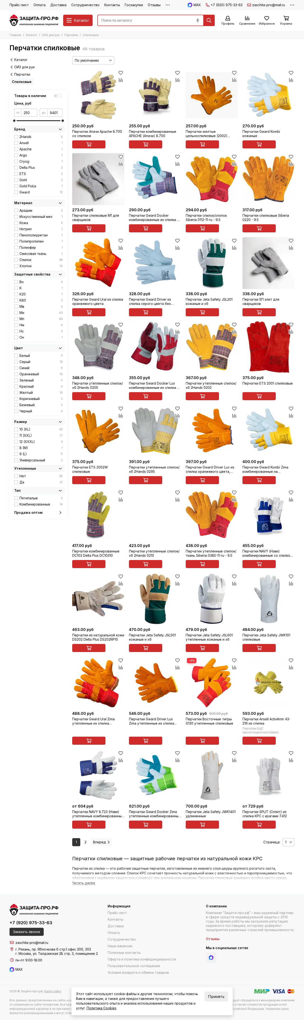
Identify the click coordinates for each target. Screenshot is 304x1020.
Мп (41, 319)
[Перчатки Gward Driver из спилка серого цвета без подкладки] (155, 263)
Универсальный (41, 460)
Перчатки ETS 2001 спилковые (267, 383)
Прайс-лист (19, 5)
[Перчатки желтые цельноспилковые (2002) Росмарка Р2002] (212, 95)
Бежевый (41, 405)
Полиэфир (41, 247)
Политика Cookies (101, 1008)
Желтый (41, 393)
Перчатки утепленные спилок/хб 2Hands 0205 (97, 385)
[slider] (14, 120)
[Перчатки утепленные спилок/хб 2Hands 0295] (155, 431)
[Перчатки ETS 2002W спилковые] (98, 431)
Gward (41, 192)
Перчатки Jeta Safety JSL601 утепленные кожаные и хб (209, 637)
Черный (41, 411)
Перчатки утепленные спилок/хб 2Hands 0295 (154, 469)
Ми (41, 313)
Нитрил (41, 229)
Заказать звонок (26, 932)
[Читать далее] (83, 883)
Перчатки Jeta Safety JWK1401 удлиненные (211, 814)
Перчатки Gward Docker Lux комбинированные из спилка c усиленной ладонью (154, 385)
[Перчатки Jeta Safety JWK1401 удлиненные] (212, 775)
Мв (41, 306)
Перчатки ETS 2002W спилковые (90, 469)
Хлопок (41, 266)
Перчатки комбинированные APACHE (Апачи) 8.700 (152, 133)
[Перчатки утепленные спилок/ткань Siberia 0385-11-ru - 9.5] (212, 515)
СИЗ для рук (51, 35)
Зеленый (41, 380)
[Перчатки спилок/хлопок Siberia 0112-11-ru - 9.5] (212, 179)
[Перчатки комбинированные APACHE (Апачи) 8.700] (155, 95)
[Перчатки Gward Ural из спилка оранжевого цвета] (98, 263)
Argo (41, 155)
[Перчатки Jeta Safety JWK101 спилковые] (268, 599)
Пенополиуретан (41, 235)
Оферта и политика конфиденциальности (142, 959)
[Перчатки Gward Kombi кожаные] (268, 95)
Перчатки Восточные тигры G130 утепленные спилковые (209, 721)
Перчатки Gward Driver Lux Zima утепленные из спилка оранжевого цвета (151, 721)
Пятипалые (41, 498)
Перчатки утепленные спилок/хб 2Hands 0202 (211, 385)
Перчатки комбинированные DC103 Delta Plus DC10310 (95, 553)
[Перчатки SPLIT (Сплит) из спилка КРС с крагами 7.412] (268, 775)
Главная (15, 35)
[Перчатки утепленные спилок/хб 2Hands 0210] (155, 515)
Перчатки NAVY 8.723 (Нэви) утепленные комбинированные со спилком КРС (98, 814)
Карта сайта (52, 991)
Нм (41, 325)
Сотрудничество (85, 5)
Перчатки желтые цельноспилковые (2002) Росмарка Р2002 (206, 133)
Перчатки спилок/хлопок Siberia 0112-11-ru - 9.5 (206, 217)
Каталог (31, 35)
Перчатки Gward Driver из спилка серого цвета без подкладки (150, 301)
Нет (41, 476)
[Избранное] (120, 72)
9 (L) (41, 454)
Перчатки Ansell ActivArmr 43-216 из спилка (266, 721)
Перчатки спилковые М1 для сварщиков (95, 217)
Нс (41, 331)
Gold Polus (41, 186)
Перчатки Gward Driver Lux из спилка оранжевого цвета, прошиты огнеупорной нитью (210, 469)
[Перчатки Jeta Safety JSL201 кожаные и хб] (212, 263)
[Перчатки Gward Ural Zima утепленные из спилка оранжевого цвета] (98, 683)
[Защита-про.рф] (34, 20)
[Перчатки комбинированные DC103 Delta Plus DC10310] (98, 515)
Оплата (39, 5)
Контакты (112, 5)
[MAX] (211, 957)
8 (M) (41, 448)
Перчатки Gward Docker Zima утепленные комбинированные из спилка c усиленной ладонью (154, 814)
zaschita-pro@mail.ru (268, 5)
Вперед (99, 842)
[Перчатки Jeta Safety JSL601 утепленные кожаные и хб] (212, 599)
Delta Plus (41, 167)
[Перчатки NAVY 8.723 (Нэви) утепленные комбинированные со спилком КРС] (98, 775)
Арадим (41, 210)
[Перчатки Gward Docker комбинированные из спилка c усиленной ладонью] (155, 179)
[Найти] (209, 20)
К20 (41, 294)
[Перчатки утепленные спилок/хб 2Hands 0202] (212, 347)
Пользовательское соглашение (134, 966)
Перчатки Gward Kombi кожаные (261, 133)
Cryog (41, 161)
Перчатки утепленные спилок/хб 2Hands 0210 (154, 553)
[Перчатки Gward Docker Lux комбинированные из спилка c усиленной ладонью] (155, 347)
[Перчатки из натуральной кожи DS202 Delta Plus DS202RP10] (98, 599)
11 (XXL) (41, 435)
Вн (41, 282)
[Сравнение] (120, 79)
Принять (216, 996)
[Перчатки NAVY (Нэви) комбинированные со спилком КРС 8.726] (268, 515)
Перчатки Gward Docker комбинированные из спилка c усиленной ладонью (154, 217)
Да (41, 482)
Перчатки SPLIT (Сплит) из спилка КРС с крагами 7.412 (264, 814)
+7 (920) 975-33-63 (226, 5)
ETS (41, 174)
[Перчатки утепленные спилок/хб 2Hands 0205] (98, 347)
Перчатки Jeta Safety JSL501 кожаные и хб (152, 637)
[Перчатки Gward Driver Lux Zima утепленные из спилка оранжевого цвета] (155, 683)
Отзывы (154, 5)
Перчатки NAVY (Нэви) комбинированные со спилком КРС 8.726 (267, 553)
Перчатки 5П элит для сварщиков (260, 301)
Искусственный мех (41, 217)
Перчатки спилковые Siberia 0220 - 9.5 (265, 217)
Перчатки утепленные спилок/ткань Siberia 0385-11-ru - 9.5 (211, 553)
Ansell (41, 143)
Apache (41, 149)
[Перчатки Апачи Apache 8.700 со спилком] (98, 95)
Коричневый (41, 399)
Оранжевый (41, 374)
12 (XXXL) (41, 442)
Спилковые (22, 82)
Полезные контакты (124, 953)
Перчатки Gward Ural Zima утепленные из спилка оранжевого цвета (93, 721)
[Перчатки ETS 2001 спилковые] (268, 347)
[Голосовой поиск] (198, 20)
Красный (41, 386)
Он (41, 337)
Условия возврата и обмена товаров (138, 972)
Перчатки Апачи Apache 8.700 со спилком (97, 133)
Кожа (41, 223)
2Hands (41, 137)
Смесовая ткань (41, 254)
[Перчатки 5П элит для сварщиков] (268, 263)
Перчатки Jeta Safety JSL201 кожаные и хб (209, 301)
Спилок (41, 260)
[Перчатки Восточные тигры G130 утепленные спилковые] (212, 683)
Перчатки (71, 35)
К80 (41, 300)
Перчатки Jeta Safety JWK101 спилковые (266, 637)
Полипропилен (41, 241)
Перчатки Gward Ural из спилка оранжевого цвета (97, 301)
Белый (41, 356)
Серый (41, 362)
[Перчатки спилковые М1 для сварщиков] (98, 179)
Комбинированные (41, 504)
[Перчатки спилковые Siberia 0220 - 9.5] (268, 179)
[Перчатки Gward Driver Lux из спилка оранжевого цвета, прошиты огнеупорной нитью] (212, 431)
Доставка (58, 5)
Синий (41, 368)
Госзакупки (134, 5)
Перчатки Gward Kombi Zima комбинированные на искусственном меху (265, 469)
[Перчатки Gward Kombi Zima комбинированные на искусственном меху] (268, 431)
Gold (41, 180)
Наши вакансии (120, 946)
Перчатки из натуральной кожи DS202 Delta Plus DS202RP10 (98, 637)
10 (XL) (41, 429)
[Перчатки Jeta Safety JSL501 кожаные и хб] (155, 599)
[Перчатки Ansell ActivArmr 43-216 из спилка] (268, 683)
